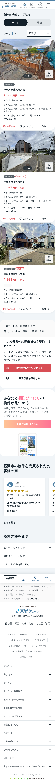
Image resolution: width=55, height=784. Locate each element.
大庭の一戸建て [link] (32, 598)
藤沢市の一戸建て (27, 594)
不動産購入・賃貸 (39, 586)
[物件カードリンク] (27, 81)
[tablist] (27, 22)
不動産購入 (9, 590)
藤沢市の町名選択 (12, 598)
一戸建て (23, 590)
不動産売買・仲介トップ (15, 586)
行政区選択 (9, 594)
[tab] (16, 22)
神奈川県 (36, 590)
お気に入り (29, 126)
